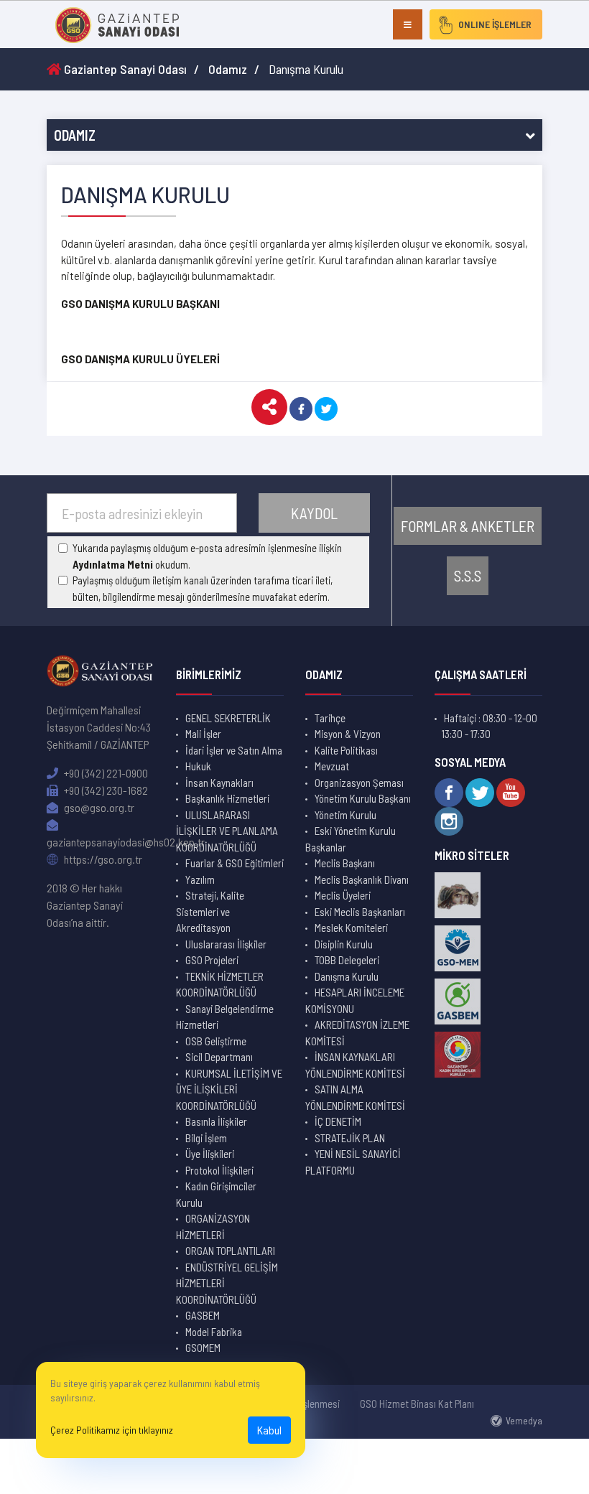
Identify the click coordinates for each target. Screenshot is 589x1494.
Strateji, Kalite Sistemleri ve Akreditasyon (210, 911)
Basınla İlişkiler (216, 1121)
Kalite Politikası (346, 750)
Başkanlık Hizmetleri (227, 798)
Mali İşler (203, 733)
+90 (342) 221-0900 (105, 773)
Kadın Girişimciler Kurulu (216, 1194)
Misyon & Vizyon (348, 733)
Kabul (269, 1430)
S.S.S (467, 575)
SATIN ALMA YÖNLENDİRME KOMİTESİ (355, 1097)
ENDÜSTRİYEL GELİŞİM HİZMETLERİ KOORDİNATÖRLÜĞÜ (227, 1283)
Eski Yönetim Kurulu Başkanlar (350, 839)
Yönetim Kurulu (345, 814)
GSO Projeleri (211, 959)
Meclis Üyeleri (343, 895)
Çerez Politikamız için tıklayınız (111, 1430)
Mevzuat (332, 766)
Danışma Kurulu (347, 976)
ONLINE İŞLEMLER (495, 24)
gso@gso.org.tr (98, 807)
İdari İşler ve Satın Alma (233, 750)
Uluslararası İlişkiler (225, 944)
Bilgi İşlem (206, 1137)
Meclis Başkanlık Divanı (362, 879)
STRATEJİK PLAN (350, 1137)
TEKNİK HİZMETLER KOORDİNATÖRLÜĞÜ (220, 984)
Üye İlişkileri (209, 1153)
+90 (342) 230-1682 (105, 790)
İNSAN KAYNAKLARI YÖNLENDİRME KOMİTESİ (355, 1065)
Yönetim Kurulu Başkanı (363, 798)
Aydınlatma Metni (113, 564)
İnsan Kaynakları (219, 782)
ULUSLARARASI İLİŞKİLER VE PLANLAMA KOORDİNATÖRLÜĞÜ (227, 831)
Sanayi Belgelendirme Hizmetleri (225, 1017)
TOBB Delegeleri (347, 959)
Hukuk (198, 766)
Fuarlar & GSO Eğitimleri (234, 862)
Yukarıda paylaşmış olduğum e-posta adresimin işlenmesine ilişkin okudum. (207, 556)
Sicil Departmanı (219, 1056)
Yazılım (200, 879)
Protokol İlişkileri (219, 1170)
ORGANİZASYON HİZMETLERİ (213, 1226)
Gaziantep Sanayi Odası (124, 69)
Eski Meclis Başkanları (360, 911)
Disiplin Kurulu (344, 944)
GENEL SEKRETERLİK (228, 717)
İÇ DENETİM (338, 1121)
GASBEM (202, 1315)
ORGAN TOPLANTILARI (230, 1250)
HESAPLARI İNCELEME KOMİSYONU (354, 1000)
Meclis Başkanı (345, 862)
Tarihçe (330, 717)
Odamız (227, 69)
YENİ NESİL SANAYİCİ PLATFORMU (353, 1162)
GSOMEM (203, 1347)
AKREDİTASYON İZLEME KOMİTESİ (357, 1032)
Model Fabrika (213, 1331)
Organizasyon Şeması (359, 782)
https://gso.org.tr (102, 859)
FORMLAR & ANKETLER (467, 526)
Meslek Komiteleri (351, 927)
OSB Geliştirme (215, 1041)
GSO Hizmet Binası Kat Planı (417, 1403)
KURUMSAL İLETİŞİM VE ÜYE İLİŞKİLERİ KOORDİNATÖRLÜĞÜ (229, 1089)
